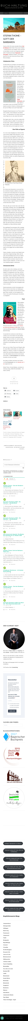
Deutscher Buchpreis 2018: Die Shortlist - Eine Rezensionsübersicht (13, 603)
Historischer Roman (15, 432)
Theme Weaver (19, 1018)
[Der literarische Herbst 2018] (17, 413)
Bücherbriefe (6, 983)
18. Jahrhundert (6, 433)
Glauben (20, 435)
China (21, 433)
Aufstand (12, 433)
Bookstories (6, 987)
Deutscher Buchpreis (13, 435)
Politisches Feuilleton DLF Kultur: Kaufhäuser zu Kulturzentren (14, 876)
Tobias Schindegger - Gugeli (9, 999)
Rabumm (5, 990)
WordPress (19, 1016)
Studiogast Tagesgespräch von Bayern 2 (13, 843)
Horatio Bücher (6, 978)
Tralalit (4, 937)
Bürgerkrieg (17, 433)
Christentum (5, 435)
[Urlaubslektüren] (7, 413)
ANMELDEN (12, 711)
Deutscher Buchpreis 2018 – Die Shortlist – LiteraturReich (12, 518)
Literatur (9, 432)
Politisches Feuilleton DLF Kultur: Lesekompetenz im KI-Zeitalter (14, 892)
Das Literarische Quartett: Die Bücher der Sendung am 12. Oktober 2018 (13, 535)
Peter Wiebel (6, 997)
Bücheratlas (5, 980)
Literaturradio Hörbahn (8, 994)
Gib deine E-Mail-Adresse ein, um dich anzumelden (14, 696)
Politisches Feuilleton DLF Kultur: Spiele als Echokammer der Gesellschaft (14, 909)
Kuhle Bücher (6, 992)
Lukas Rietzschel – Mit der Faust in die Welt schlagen (15, 448)
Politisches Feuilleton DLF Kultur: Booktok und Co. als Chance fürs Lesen (14, 884)
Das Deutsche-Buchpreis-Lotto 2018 (6, 427)
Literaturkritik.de (7, 923)
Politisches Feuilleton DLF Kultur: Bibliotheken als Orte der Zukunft (14, 900)
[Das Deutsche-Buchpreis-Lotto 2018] (7, 422)
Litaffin (4, 973)
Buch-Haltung (14, 5)
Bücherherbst (6, 975)
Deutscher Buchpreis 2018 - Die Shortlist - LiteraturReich (12, 502)
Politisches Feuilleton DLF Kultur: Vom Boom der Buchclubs (14, 859)
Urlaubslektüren (6, 417)
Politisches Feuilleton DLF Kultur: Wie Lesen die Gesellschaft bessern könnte (14, 867)
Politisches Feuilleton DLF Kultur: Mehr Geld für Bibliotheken (14, 851)
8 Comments (19, 437)
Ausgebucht (6, 985)
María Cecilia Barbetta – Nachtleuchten (12, 445)
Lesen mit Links (6, 954)
